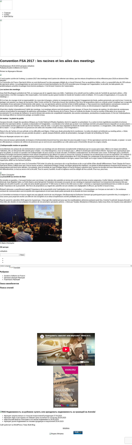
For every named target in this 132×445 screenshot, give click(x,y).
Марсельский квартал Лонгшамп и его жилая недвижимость (27, 419)
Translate (16, 268)
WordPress (18, 425)
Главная (7, 13)
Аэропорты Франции (12, 279)
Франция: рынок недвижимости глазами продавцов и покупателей (29, 421)
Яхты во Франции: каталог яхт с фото (14, 136)
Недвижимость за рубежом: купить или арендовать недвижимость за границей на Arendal (50, 412)
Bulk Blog (31, 425)
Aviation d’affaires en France (14, 276)
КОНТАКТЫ (8, 16)
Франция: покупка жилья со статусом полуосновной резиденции (28, 416)
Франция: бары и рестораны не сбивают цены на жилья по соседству (30, 418)
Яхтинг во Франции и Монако (11, 71)
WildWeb (66, 428)
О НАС (6, 15)
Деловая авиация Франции (14, 278)
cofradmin (30, 66)
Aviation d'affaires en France (17, 68)
